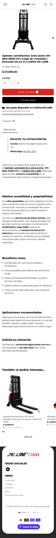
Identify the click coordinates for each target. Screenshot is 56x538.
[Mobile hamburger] (5, 4)
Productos (10, 480)
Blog (7, 491)
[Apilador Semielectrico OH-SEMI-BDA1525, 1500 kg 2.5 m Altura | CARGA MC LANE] (23, 394)
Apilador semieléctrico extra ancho (24, 168)
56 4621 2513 (29, 151)
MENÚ (9, 475)
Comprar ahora (28, 100)
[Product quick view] (38, 411)
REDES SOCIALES (16, 463)
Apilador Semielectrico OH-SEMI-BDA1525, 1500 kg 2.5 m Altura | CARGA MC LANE (22, 419)
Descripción (10, 129)
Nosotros (9, 484)
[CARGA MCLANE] (28, 4)
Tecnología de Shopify (40, 506)
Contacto (9, 488)
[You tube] (7, 469)
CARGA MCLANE (21, 506)
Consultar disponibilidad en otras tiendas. (18, 114)
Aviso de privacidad (14, 495)
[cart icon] (51, 4)
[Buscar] (45, 4)
